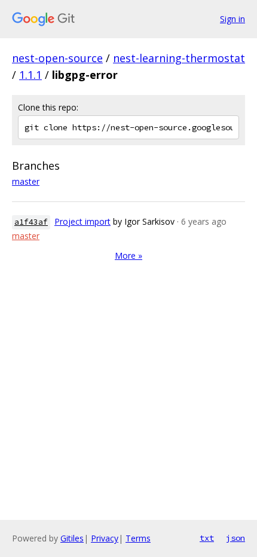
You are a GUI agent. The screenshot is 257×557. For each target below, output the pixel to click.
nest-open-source (57, 58)
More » (128, 255)
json (235, 537)
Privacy (104, 538)
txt (207, 537)
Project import (82, 221)
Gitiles (72, 538)
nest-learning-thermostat (179, 58)
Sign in (232, 19)
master (25, 181)
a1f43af (31, 222)
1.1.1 (30, 75)
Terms (138, 538)
